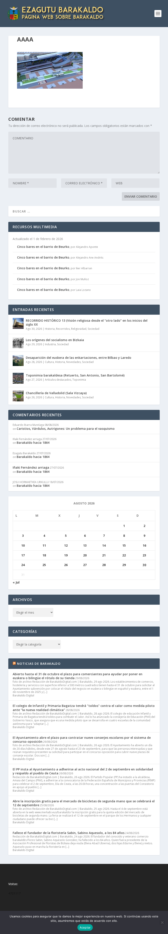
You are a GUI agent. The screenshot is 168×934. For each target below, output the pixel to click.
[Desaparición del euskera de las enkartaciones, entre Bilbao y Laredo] (18, 360)
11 (44, 545)
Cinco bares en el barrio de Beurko (43, 247)
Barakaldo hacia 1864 (33, 442)
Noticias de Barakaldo (39, 663)
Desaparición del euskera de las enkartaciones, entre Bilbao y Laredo (78, 358)
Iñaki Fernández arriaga (31, 467)
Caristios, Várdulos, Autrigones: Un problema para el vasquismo (66, 428)
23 (144, 555)
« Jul (16, 582)
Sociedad (93, 329)
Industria (50, 344)
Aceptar (85, 927)
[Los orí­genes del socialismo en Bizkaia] (18, 342)
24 (23, 565)
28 (104, 565)
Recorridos (63, 329)
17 (23, 555)
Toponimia (79, 380)
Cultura (49, 362)
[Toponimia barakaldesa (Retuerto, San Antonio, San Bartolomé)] (18, 378)
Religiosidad (78, 329)
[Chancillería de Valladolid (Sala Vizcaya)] (18, 395)
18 (44, 555)
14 (104, 545)
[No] (162, 922)
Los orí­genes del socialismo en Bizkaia (55, 340)
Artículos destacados (58, 380)
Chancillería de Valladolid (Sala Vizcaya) (56, 393)
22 (124, 555)
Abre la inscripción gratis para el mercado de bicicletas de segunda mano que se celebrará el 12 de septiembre (84, 803)
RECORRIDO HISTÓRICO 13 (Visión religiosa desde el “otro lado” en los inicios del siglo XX (86, 322)
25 (44, 565)
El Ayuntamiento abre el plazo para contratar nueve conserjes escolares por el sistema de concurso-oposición (82, 739)
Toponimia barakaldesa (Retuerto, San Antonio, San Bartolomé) (75, 375)
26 (66, 565)
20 (85, 555)
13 (85, 545)
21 (104, 555)
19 (66, 555)
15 (124, 545)
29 (124, 565)
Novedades (73, 362)
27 (85, 565)
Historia (50, 329)
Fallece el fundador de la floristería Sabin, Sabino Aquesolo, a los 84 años (68, 833)
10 (23, 545)
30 (144, 565)
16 (144, 545)
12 (66, 545)
